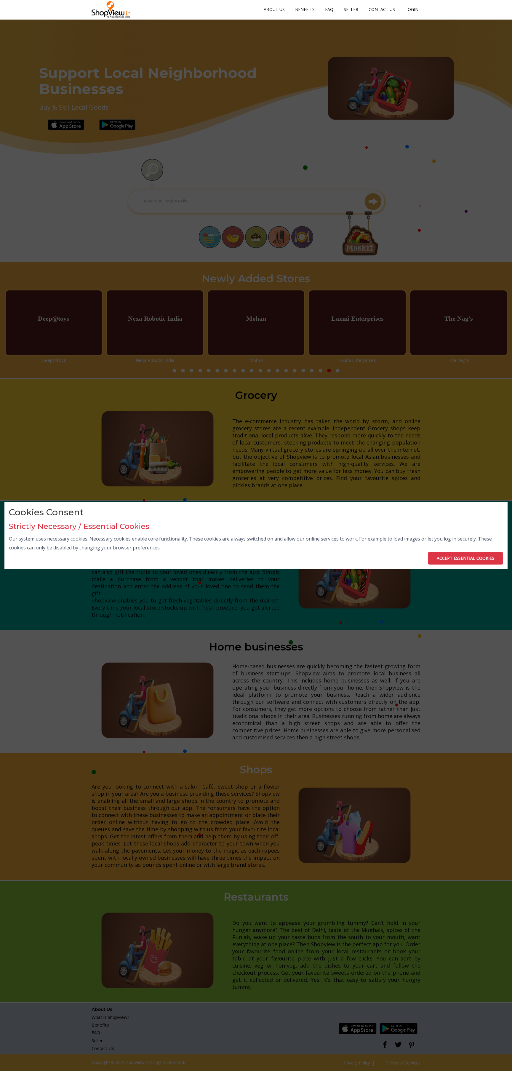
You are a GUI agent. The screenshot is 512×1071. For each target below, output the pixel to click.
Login (411, 9)
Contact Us (382, 9)
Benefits (305, 9)
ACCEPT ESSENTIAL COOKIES (465, 558)
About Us (274, 9)
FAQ (329, 9)
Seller (351, 9)
